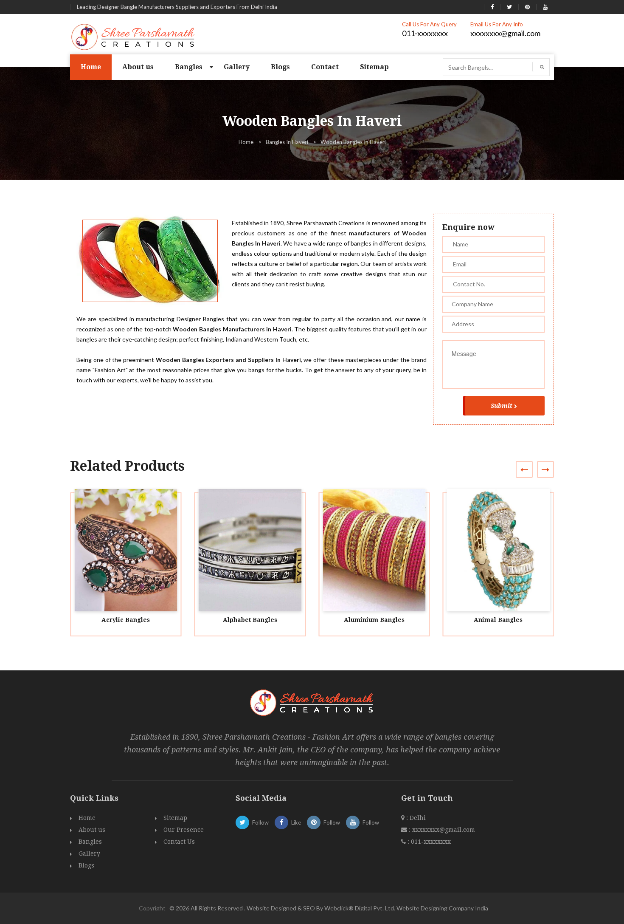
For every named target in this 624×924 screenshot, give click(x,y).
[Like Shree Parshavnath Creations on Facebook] (492, 6)
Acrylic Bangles (125, 619)
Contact (325, 67)
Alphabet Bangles (250, 619)
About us (138, 67)
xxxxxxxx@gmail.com (505, 33)
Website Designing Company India (442, 908)
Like (296, 822)
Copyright (152, 908)
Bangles (188, 67)
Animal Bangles (498, 619)
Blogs (280, 67)
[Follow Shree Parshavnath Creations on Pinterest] (527, 6)
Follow (260, 822)
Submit (501, 405)
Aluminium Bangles (374, 619)
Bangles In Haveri (287, 141)
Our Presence (183, 829)
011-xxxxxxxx (425, 33)
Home (91, 67)
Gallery (237, 67)
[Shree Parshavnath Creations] (133, 36)
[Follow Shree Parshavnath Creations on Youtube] (545, 6)
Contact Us (179, 841)
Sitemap (374, 67)
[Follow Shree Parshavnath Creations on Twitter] (509, 6)
